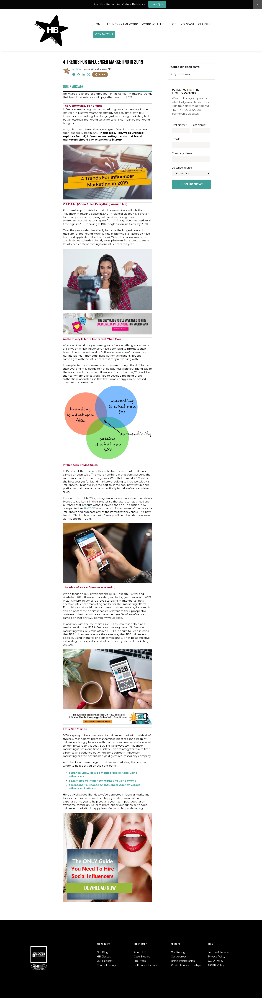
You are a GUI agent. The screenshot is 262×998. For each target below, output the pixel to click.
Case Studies (142, 956)
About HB (140, 952)
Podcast (187, 24)
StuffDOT (89, 508)
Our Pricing (178, 952)
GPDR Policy (216, 965)
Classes (204, 24)
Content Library (106, 965)
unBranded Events (145, 965)
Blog (172, 24)
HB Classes (104, 956)
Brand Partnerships (183, 960)
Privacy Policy (216, 956)
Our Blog (102, 952)
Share (102, 74)
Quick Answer (182, 74)
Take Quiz (157, 4)
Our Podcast (104, 960)
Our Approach (179, 956)
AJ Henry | (77, 69)
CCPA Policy (215, 960)
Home (97, 24)
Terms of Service (218, 952)
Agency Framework (122, 24)
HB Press (140, 960)
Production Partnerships (186, 965)
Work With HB (153, 24)
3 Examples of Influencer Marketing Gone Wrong (102, 780)
